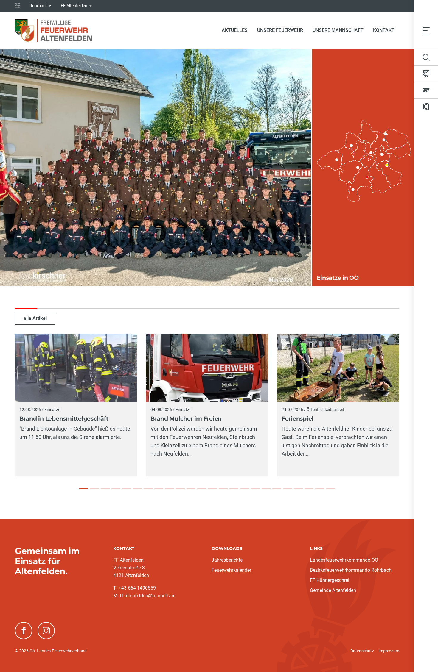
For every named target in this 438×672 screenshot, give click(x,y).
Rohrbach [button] (38, 5)
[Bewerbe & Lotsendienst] (158, 488)
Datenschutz (362, 650)
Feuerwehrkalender (231, 570)
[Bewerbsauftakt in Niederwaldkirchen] (223, 488)
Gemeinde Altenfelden (333, 590)
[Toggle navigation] (426, 30)
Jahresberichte (227, 560)
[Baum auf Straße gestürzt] (330, 488)
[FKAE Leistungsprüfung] (255, 488)
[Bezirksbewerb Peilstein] (137, 488)
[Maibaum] (276, 488)
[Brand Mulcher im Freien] (94, 488)
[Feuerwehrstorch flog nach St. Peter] (298, 488)
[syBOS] (426, 90)
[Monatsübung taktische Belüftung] (233, 488)
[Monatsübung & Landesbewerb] (126, 488)
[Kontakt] (426, 74)
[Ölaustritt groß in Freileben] (180, 488)
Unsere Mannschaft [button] (338, 30)
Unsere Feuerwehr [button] (280, 30)
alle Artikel (35, 318)
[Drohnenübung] (212, 488)
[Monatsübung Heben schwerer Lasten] (309, 488)
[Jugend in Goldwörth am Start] (191, 488)
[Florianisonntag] (266, 488)
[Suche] (426, 57)
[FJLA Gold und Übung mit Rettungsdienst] (287, 488)
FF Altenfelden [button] (74, 5)
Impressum (388, 650)
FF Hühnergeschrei (329, 580)
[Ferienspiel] (105, 488)
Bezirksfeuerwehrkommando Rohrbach (351, 570)
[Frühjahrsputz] (244, 488)
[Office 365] (426, 107)
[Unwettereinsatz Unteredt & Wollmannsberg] (148, 488)
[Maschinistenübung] (115, 488)
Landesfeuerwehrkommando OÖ (344, 560)
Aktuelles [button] (235, 30)
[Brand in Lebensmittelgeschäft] (83, 488)
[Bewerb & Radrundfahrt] (201, 488)
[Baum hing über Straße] (319, 488)
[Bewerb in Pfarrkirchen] (169, 488)
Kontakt (383, 30)
